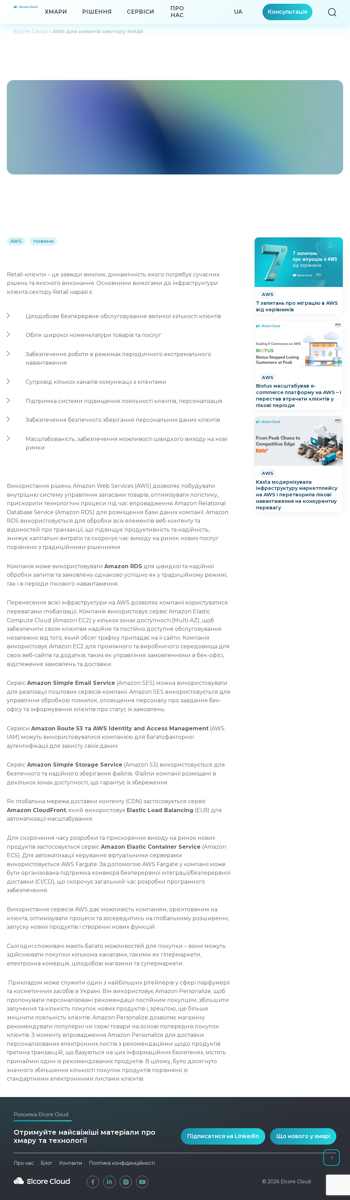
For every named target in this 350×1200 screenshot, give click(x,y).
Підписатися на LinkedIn (223, 1136)
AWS (16, 241)
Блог (46, 1163)
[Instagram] (126, 1182)
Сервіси (140, 12)
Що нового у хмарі (303, 1136)
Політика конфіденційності (122, 1163)
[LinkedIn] (109, 1182)
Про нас (177, 11)
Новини (43, 241)
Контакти (70, 1163)
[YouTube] (142, 1182)
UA (238, 12)
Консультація (287, 12)
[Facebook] (93, 1182)
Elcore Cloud (30, 31)
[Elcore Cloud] (42, 1186)
